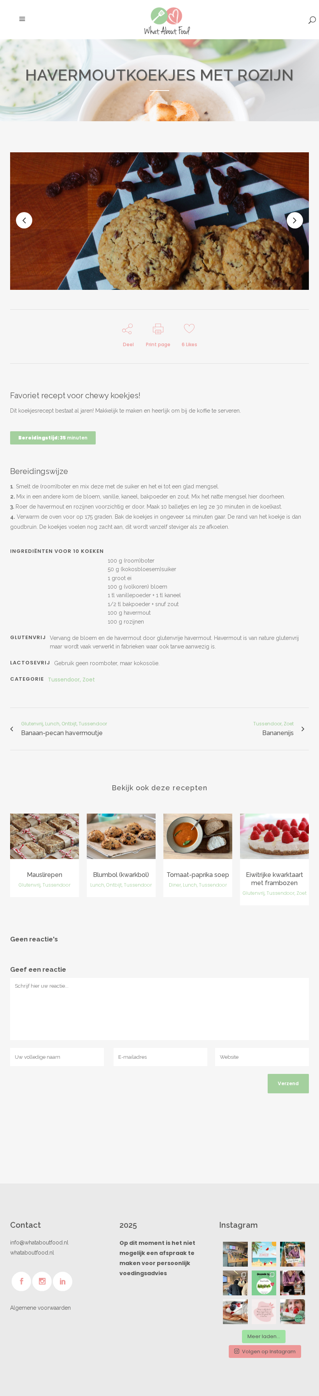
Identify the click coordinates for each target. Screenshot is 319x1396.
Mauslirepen (44, 874)
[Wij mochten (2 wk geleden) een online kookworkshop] (235, 1311)
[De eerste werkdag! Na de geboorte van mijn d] (235, 1283)
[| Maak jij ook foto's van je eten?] (292, 1283)
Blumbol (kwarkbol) (121, 874)
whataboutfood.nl (32, 1253)
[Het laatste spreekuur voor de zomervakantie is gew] (264, 1254)
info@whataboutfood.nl (39, 1242)
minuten (53, 437)
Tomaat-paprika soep (198, 874)
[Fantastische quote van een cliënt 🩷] (264, 1311)
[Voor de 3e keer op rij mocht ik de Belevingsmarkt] (235, 1254)
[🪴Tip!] (264, 1283)
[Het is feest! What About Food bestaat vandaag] (292, 1254)
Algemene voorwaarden (40, 1308)
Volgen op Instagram (269, 1351)
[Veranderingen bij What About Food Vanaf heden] (292, 1311)
